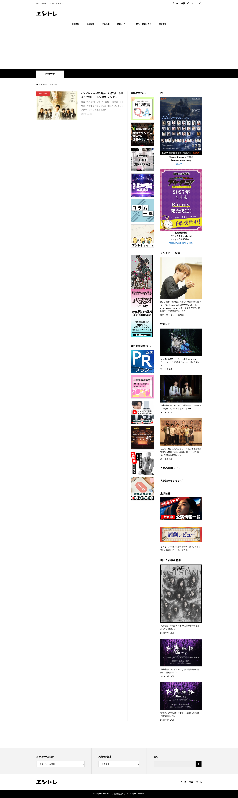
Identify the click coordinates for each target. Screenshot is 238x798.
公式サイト (181, 164)
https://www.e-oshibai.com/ (181, 243)
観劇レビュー (123, 24)
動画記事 (90, 24)
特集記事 (105, 24)
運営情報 (163, 24)
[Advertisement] (119, 48)
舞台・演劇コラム (143, 24)
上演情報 (75, 24)
